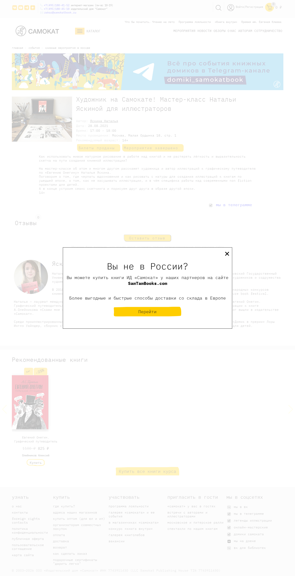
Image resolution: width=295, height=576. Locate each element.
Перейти (147, 311)
